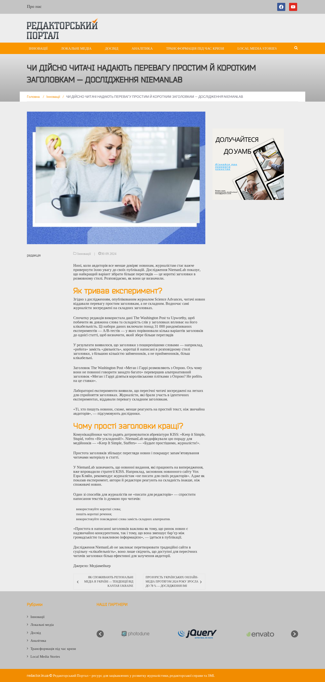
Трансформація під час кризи (195, 48)
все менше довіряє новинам (130, 265)
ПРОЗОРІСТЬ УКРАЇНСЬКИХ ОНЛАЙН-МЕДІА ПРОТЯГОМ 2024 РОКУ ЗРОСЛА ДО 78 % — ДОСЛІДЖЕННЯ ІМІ (172, 582)
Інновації (38, 48)
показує (193, 270)
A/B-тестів (111, 331)
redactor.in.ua (38, 675)
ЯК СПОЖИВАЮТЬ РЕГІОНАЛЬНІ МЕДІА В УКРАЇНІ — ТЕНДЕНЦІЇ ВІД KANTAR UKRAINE (108, 582)
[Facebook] (282, 7)
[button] (100, 634)
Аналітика (142, 48)
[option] (135, 634)
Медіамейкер (100, 566)
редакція (34, 255)
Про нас (34, 6)
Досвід (111, 48)
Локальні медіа (76, 48)
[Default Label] (293, 7)
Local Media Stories (257, 48)
